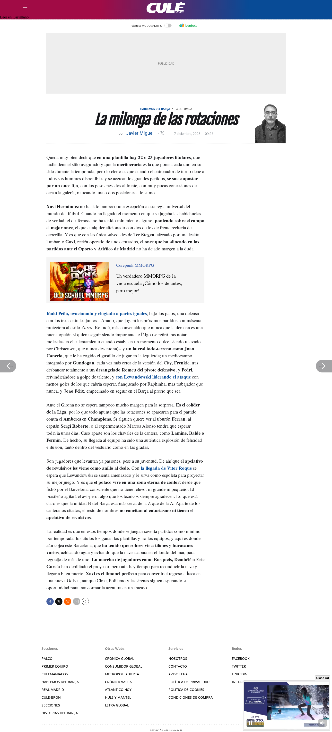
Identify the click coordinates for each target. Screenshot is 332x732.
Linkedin (239, 674)
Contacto (177, 666)
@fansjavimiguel (162, 133)
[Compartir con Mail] (76, 601)
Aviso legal (178, 674)
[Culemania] (166, 7)
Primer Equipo (55, 666)
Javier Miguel (140, 133)
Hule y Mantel (118, 697)
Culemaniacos (55, 674)
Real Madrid (53, 689)
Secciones (51, 705)
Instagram (242, 681)
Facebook (241, 658)
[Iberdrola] (188, 25)
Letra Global (117, 705)
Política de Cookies (186, 689)
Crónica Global (119, 658)
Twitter (239, 666)
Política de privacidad (189, 681)
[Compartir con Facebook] (50, 601)
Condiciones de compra (190, 697)
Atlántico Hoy (118, 689)
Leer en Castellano (14, 17)
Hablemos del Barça (155, 109)
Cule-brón (51, 697)
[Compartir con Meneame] (67, 601)
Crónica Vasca (118, 681)
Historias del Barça (60, 713)
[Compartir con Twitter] (58, 601)
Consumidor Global (123, 666)
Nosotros (177, 658)
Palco (47, 658)
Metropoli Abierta (122, 674)
